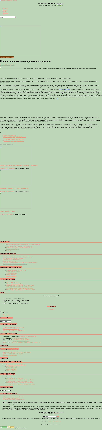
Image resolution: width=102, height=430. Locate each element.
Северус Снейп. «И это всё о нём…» (13, 259)
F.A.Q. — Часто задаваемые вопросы (13, 353)
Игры (4, 11)
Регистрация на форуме (12, 249)
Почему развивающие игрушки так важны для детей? (19, 165)
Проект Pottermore (11, 274)
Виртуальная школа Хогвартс (11, 329)
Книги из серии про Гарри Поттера (16, 270)
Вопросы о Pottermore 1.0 (10, 355)
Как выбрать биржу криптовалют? (13, 139)
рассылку (56, 413)
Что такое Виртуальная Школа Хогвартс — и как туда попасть (23, 244)
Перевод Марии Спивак (9, 261)
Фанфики (5, 13)
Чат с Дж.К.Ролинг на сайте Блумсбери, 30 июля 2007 (26, 342)
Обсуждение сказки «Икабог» (14, 283)
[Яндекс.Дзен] (62, 5)
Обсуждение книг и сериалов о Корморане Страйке (20, 289)
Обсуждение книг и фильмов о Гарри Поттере (19, 246)
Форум (5, 10)
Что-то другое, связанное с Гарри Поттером (17, 303)
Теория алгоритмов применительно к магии (15, 264)
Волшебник (12, 168)
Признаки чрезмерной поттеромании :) (13, 258)
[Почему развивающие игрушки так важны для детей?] (15, 162)
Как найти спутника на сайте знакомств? (14, 188)
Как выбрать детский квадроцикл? (9, 135)
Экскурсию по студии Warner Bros (14, 298)
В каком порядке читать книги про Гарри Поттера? (17, 352)
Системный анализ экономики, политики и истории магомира (20, 262)
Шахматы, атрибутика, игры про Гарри (14, 330)
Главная (5, 8)
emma (4, 342)
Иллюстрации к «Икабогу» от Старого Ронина (19, 286)
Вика (4, 338)
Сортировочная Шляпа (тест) (28, 336)
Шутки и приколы (11, 276)
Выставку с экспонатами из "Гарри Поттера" (17, 300)
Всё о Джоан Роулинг (12, 282)
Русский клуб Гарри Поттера (54, 421)
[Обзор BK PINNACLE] (15, 208)
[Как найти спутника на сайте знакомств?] (15, 185)
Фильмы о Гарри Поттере (13, 271)
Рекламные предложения (7, 57)
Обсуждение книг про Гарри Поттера (13, 327)
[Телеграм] (60, 5)
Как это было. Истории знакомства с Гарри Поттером (17, 256)
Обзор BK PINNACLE (7, 211)
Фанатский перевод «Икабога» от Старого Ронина (20, 285)
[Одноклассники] (59, 5)
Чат (4, 14)
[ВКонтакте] (57, 5)
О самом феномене (11, 273)
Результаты (51, 309)
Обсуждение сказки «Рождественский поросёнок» (20, 288)
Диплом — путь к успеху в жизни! (13, 141)
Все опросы (6, 314)
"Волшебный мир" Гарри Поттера (14, 302)
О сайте (8, 250)
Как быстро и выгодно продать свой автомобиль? (12, 136)
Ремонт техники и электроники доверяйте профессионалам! (14, 137)
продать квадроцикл (64, 89)
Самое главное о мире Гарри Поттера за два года (19, 247)
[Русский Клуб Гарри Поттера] (8, 0)
